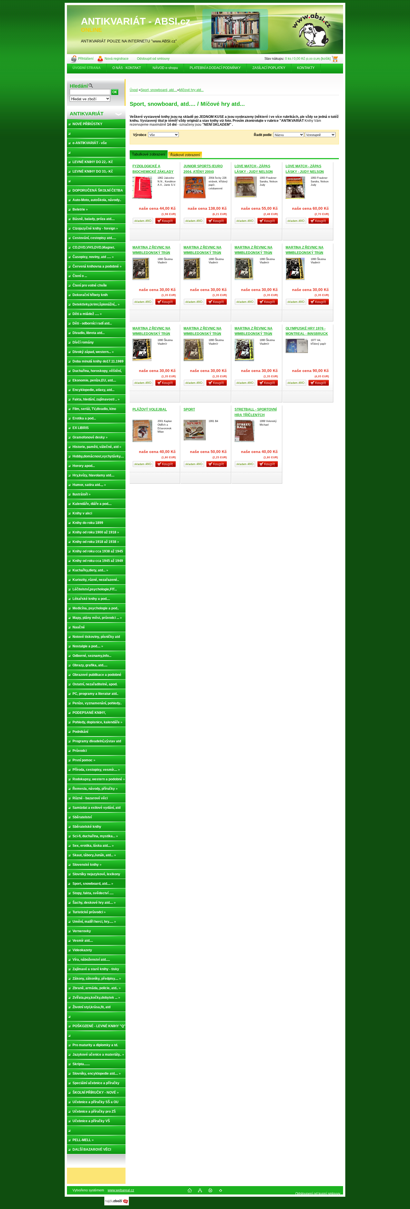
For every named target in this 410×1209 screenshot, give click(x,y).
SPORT (189, 409)
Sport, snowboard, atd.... (159, 90)
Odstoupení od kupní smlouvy (317, 1194)
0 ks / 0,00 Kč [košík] (308, 59)
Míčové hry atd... (191, 90)
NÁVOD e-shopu (165, 68)
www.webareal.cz (121, 1190)
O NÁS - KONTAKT (126, 68)
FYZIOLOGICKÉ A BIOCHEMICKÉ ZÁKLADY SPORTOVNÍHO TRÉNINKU (153, 171)
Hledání (79, 86)
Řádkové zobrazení (185, 155)
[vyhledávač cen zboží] (116, 1204)
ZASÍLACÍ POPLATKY (268, 68)
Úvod (134, 90)
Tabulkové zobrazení (148, 154)
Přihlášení (85, 59)
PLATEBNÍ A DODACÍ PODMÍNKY (215, 68)
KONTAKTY (306, 68)
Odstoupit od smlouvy (153, 59)
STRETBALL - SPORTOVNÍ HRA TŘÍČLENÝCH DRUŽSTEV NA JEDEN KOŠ (257, 414)
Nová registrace (117, 59)
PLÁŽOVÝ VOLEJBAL (149, 409)
